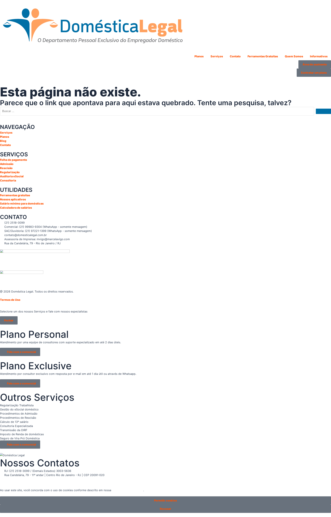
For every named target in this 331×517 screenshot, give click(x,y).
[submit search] (323, 111)
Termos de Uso (10, 299)
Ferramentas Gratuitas (263, 56)
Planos (199, 56)
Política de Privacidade (127, 490)
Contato (235, 56)
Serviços (216, 56)
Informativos (319, 56)
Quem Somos (294, 56)
